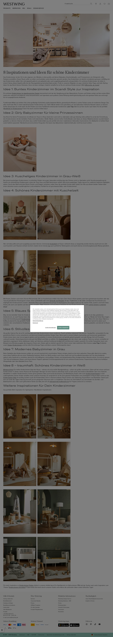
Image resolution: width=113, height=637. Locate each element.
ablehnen (61, 317)
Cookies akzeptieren (63, 327)
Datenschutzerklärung (38, 320)
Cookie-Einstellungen (50, 327)
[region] (57, 318)
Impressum (35, 322)
